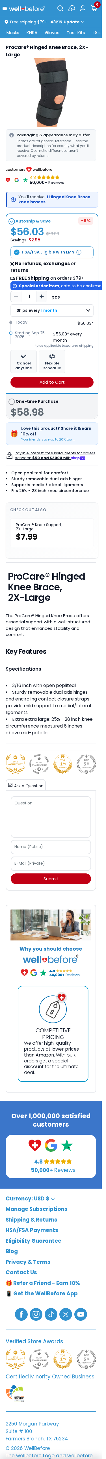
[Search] (60, 8)
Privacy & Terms (28, 1262)
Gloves (52, 32)
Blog (12, 1251)
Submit (51, 879)
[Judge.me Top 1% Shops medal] (63, 764)
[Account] (83, 8)
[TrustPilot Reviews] (25, 180)
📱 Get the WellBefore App (42, 1293)
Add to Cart (52, 382)
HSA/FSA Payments (32, 1230)
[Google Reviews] (16, 180)
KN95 (32, 32)
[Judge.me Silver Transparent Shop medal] (39, 764)
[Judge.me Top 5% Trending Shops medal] (86, 764)
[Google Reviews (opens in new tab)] (51, 1145)
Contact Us (21, 1272)
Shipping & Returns (31, 1220)
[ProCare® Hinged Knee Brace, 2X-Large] (51, 92)
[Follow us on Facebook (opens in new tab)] (21, 1314)
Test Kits (76, 32)
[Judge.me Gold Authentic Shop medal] (15, 764)
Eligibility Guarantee (33, 1241)
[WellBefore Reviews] (8, 180)
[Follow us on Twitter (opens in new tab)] (65, 1314)
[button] (6, 8)
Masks (13, 32)
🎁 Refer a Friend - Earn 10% (43, 1283)
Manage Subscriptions (37, 1209)
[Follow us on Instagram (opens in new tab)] (36, 1314)
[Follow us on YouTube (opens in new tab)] (80, 1314)
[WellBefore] (27, 8)
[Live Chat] (71, 8)
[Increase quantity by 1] (41, 296)
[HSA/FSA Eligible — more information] (78, 252)
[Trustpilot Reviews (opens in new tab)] (66, 1145)
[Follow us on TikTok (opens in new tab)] (51, 1314)
